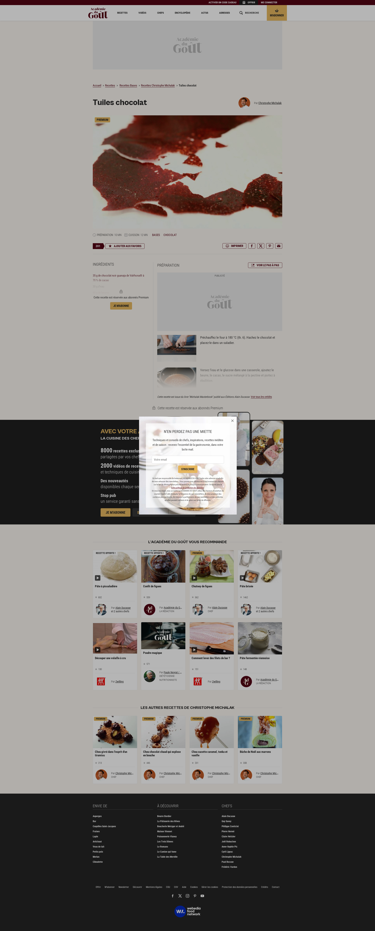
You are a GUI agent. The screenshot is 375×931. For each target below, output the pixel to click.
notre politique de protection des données (187, 488)
